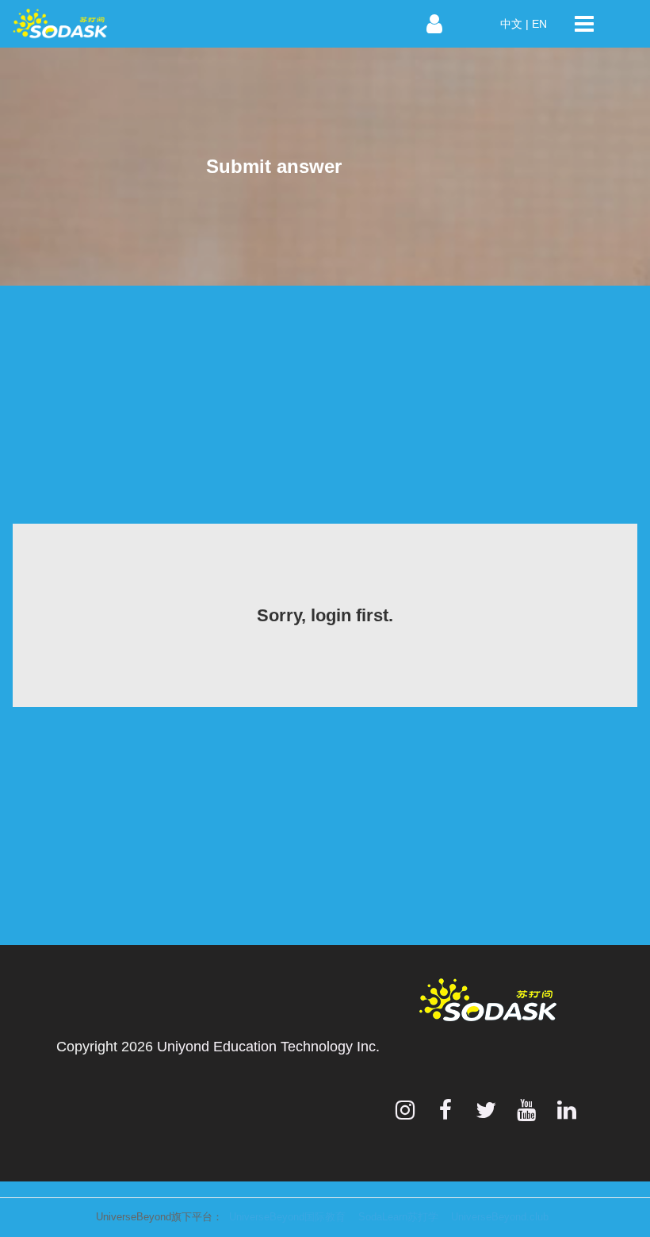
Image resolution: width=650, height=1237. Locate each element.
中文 (511, 23)
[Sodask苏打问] (143, 24)
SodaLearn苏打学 (398, 1217)
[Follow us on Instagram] (405, 1110)
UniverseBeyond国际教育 (287, 1217)
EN (539, 23)
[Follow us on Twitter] (486, 1110)
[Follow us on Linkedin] (567, 1110)
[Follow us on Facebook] (445, 1110)
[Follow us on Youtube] (526, 1110)
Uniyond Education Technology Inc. (268, 1047)
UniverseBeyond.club (500, 1217)
